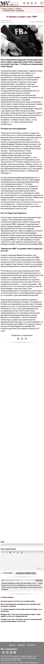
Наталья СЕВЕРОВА (36, 22)
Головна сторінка (7, 9)
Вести (9, 66)
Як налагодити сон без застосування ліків (18, 601)
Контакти (31, 645)
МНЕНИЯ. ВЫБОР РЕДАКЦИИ (14, 11)
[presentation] (2, 552)
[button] (3, 552)
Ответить (39, 580)
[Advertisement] (22, 444)
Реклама (21, 645)
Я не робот (8, 573)
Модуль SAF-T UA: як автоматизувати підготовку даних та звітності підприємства (21, 615)
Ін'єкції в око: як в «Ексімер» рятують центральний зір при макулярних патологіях (21, 620)
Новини (18, 9)
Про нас (12, 645)
